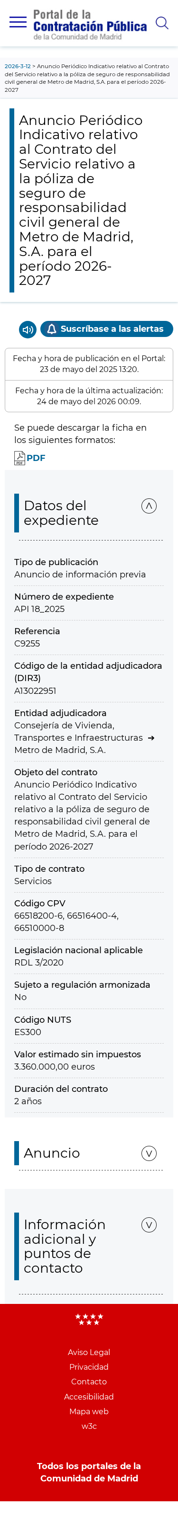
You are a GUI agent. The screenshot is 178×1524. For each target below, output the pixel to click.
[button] (18, 22)
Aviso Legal (89, 1352)
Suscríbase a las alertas (112, 329)
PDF (36, 458)
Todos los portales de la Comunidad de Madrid (89, 1472)
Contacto (89, 1381)
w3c (89, 1426)
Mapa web (89, 1411)
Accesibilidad (89, 1396)
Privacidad (89, 1367)
